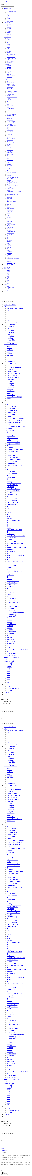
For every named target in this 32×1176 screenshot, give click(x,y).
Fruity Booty (9, 147)
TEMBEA (9, 241)
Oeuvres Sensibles (11, 201)
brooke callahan (11, 108)
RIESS (8, 218)
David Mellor (10, 130)
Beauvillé (9, 104)
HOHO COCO (10, 160)
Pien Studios (10, 210)
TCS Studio (9, 240)
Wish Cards (9, 253)
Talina (8, 237)
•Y (7, 256)
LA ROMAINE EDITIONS (12, 177)
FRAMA (8, 145)
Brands (5, 80)
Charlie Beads (10, 120)
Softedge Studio (10, 233)
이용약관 (2, 1148)
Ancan (8, 95)
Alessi (8, 90)
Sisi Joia (8, 228)
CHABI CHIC (9, 118)
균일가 (8, 271)
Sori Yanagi (9, 230)
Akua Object (10, 88)
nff (7, 195)
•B (7, 101)
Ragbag (8, 215)
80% (8, 273)
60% (8, 276)
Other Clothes (10, 21)
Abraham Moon (10, 84)
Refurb (8, 270)
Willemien (9, 254)
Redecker (9, 217)
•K (7, 170)
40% (8, 279)
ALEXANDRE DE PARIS (12, 91)
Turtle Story (9, 246)
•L (7, 532)
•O (7, 200)
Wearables (9, 77)
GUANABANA (10, 154)
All (7, 12)
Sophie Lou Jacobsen (12, 231)
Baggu (8, 102)
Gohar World (10, 151)
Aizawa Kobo (10, 87)
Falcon (8, 137)
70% (8, 274)
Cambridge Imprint (11, 114)
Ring (8, 29)
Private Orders (10, 287)
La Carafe (9, 175)
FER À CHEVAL (10, 140)
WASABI (8, 250)
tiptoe (8, 243)
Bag (7, 14)
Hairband (9, 32)
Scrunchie (9, 34)
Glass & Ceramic (11, 57)
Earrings (9, 28)
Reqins (5, 266)
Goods (8, 18)
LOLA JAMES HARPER (12, 183)
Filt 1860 (9, 141)
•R (7, 214)
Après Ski (9, 100)
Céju (8, 117)
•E (7, 133)
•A (7, 81)
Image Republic (10, 165)
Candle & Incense (11, 54)
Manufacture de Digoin (12, 185)
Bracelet (9, 31)
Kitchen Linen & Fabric (12, 58)
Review (8, 289)
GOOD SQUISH (10, 153)
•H (7, 155)
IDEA (8, 163)
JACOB (8, 168)
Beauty (8, 52)
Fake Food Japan (11, 138)
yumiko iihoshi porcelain (13, 258)
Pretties (8, 213)
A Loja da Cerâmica (11, 92)
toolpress (9, 247)
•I (7, 514)
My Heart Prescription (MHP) (14, 191)
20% (8, 281)
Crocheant (9, 124)
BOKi (8, 107)
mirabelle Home (8, 51)
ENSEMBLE (9, 134)
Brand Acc (6, 64)
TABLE (8, 238)
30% (8, 280)
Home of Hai (7, 267)
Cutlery (8, 55)
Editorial (6, 290)
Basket (8, 40)
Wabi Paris (9, 251)
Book (8, 15)
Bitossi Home (10, 105)
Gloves (8, 44)
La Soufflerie (10, 178)
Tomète (8, 244)
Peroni (8, 207)
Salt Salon (9, 223)
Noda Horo (9, 198)
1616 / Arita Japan (11, 263)
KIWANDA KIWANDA (12, 173)
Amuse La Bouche (11, 94)
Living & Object (10, 61)
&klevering (9, 261)
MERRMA (9, 187)
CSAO (8, 127)
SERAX (8, 225)
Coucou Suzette (10, 122)
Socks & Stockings (11, 75)
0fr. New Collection (11, 11)
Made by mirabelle (8, 264)
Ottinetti (9, 204)
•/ (7, 651)
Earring (8, 70)
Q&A (8, 286)
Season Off (6, 268)
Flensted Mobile (11, 143)
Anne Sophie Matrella (12, 97)
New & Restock (7, 8)
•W (7, 248)
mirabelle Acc (7, 22)
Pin (7, 25)
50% (8, 277)
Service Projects (10, 227)
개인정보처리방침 (4, 1150)
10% (8, 283)
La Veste (9, 180)
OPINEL (8, 203)
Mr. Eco (8, 190)
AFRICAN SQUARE (11, 85)
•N (7, 193)
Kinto (8, 171)
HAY (8, 157)
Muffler (8, 45)
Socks (8, 48)
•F (7, 479)
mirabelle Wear (7, 37)
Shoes (8, 47)
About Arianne (10, 82)
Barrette (9, 24)
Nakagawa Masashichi (12, 194)
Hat (7, 19)
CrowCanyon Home (11, 125)
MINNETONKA (10, 188)
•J (7, 522)
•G (7, 148)
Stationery (9, 62)
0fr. (4, 9)
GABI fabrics (10, 150)
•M (7, 184)
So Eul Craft (9, 234)
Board (5, 284)
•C (7, 111)
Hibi (8, 158)
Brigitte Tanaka (10, 110)
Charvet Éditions (11, 121)
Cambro (8, 112)
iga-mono (9, 164)
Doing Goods (10, 131)
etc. (7, 35)
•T (7, 236)
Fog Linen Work (10, 144)
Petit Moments (10, 208)
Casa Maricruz (10, 115)
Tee (7, 17)
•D (7, 128)
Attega (8, 98)
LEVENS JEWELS (10, 181)
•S (7, 220)
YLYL (8, 257)
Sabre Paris (9, 221)
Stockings (9, 50)
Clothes (8, 41)
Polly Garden (10, 211)
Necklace (9, 27)
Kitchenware (10, 60)
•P (7, 205)
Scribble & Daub (11, 224)
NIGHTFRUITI (10, 197)
